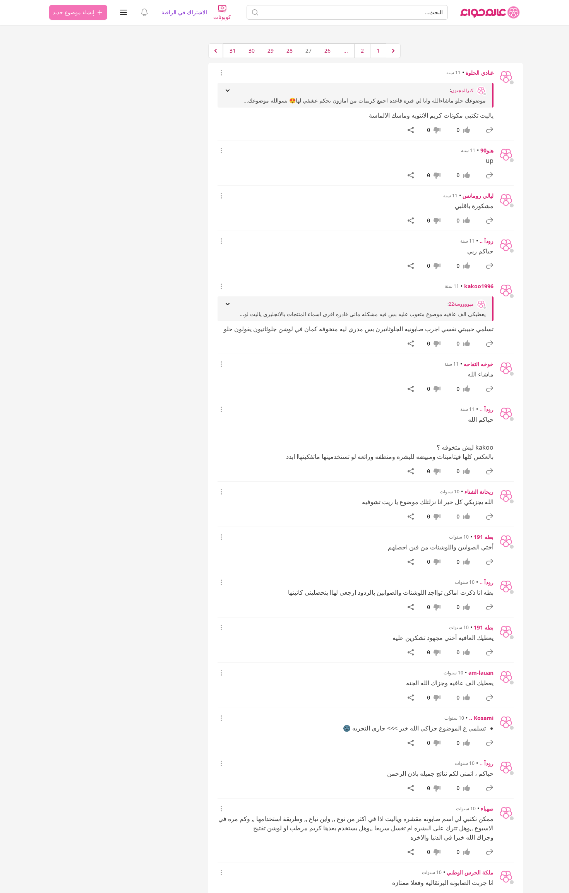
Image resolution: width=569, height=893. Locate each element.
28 (289, 50)
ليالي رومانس (478, 195)
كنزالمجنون (462, 90)
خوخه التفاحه (479, 364)
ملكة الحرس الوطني (470, 872)
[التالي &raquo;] (215, 50)
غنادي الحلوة (480, 72)
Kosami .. (481, 718)
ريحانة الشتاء (479, 491)
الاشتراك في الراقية (184, 12)
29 (270, 50)
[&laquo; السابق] (393, 50)
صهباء (487, 808)
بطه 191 (484, 537)
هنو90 (487, 150)
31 (233, 50)
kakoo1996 (479, 286)
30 (252, 50)
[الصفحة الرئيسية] (490, 12)
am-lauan (481, 672)
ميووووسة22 (461, 304)
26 (327, 50)
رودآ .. (487, 241)
